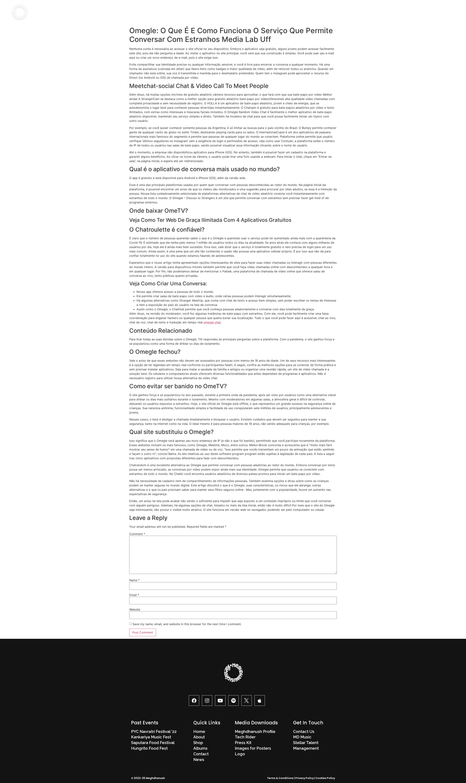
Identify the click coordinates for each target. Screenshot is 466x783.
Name (134, 580)
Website (134, 609)
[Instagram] (207, 700)
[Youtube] (220, 700)
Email (134, 594)
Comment (137, 533)
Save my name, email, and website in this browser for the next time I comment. (187, 624)
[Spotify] (233, 700)
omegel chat (212, 322)
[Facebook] (194, 700)
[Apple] (259, 700)
